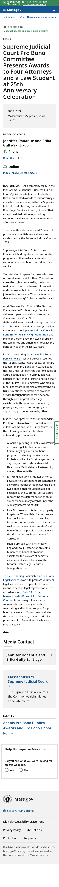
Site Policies (34, 830)
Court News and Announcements (38, 17)
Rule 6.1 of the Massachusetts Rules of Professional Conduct (25, 596)
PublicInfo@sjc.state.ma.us (20, 173)
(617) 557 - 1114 (12, 158)
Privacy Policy (12, 830)
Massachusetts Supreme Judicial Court (25, 30)
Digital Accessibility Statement (23, 821)
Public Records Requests (19, 838)
